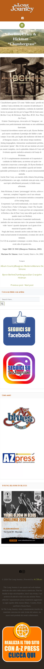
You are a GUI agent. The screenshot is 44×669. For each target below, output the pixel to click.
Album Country (8, 266)
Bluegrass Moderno (24, 266)
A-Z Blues (38, 579)
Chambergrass (21, 274)
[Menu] (22, 25)
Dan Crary (33, 274)
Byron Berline (8, 274)
